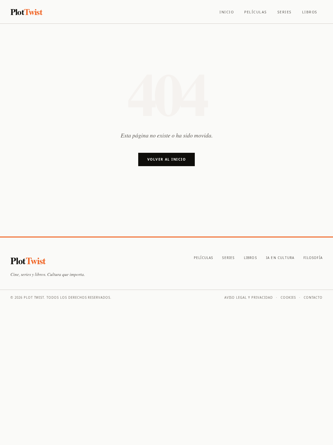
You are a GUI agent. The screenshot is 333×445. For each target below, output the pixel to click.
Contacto (313, 297)
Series (284, 12)
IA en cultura (280, 257)
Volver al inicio (166, 159)
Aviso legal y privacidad (248, 297)
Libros (309, 12)
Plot (26, 11)
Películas (255, 12)
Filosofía (313, 257)
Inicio (227, 12)
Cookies (288, 297)
